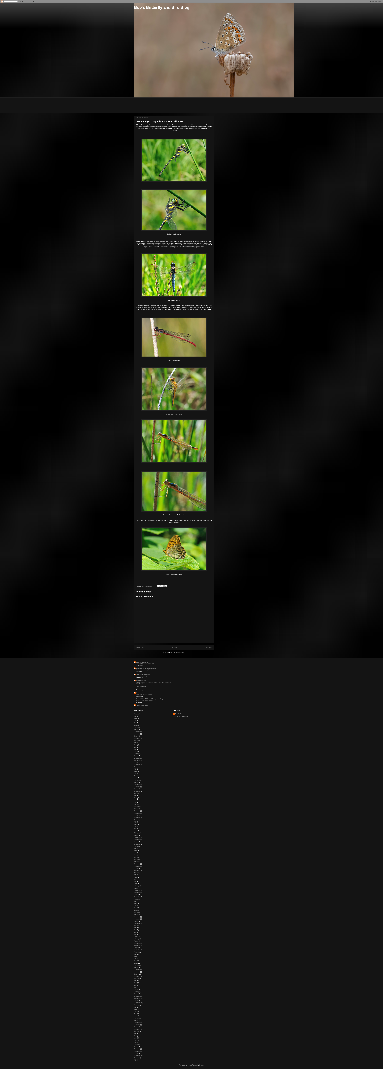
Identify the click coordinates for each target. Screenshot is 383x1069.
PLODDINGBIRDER (142, 705)
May (135, 720)
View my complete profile (180, 716)
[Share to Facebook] (164, 586)
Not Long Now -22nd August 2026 (145, 663)
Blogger (201, 1065)
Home (174, 647)
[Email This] (158, 586)
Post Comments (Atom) (178, 652)
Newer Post (140, 647)
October (136, 736)
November (137, 734)
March (136, 725)
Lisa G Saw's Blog (141, 686)
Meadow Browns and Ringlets (144, 694)
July (135, 716)
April (135, 723)
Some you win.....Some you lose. (145, 700)
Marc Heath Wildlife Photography (146, 668)
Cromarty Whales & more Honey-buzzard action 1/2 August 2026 (153, 682)
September (137, 738)
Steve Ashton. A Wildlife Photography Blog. (149, 699)
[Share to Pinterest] (166, 586)
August (136, 714)
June (135, 718)
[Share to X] (162, 586)
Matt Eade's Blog (141, 680)
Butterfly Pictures (141, 693)
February (136, 727)
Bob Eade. (178, 714)
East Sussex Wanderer (143, 674)
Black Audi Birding (142, 662)
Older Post (209, 647)
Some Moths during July (142, 676)
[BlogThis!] (160, 586)
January (136, 729)
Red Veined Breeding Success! (144, 670)
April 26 (138, 688)
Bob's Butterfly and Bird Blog (161, 7)
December (137, 731)
